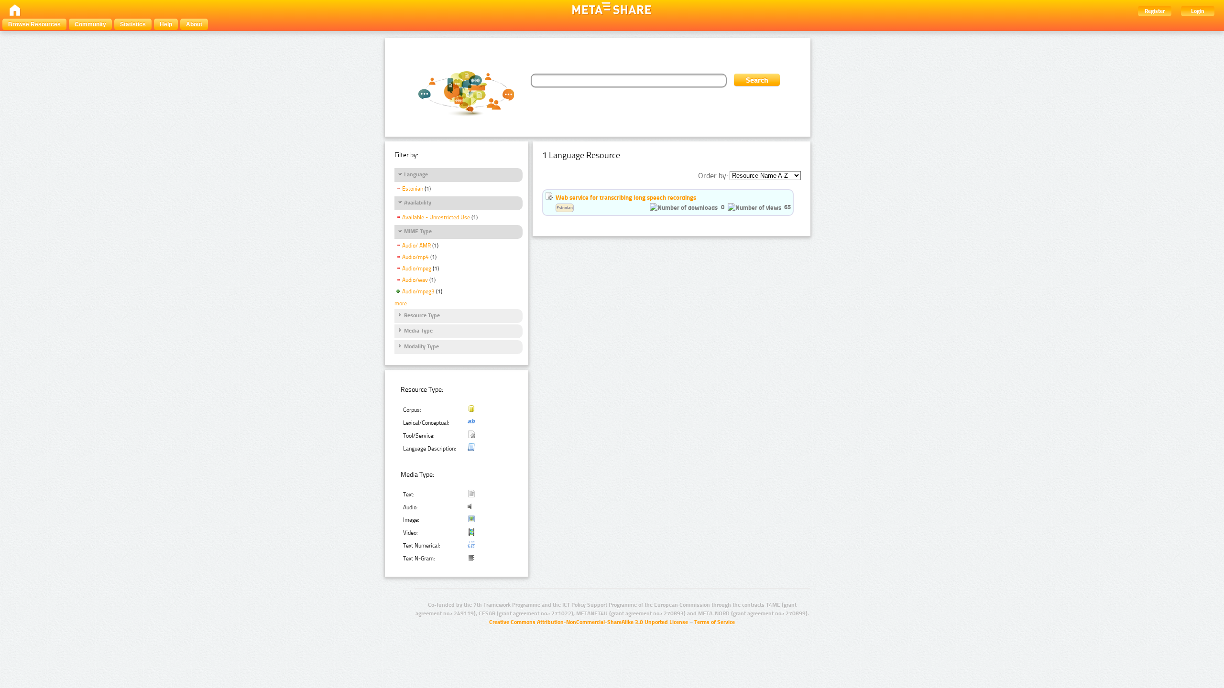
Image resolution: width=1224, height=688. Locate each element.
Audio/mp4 (415, 257)
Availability (417, 202)
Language (416, 174)
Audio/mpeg (416, 268)
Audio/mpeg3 (418, 291)
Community (90, 24)
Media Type (418, 330)
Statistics (133, 24)
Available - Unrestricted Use (436, 217)
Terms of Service (714, 622)
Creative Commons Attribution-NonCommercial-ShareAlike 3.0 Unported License (588, 622)
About (194, 24)
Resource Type (422, 315)
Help (166, 24)
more (400, 303)
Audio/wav (415, 280)
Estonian (412, 188)
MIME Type (418, 231)
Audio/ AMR (416, 245)
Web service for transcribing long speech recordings (626, 197)
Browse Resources (34, 24)
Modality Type (421, 346)
